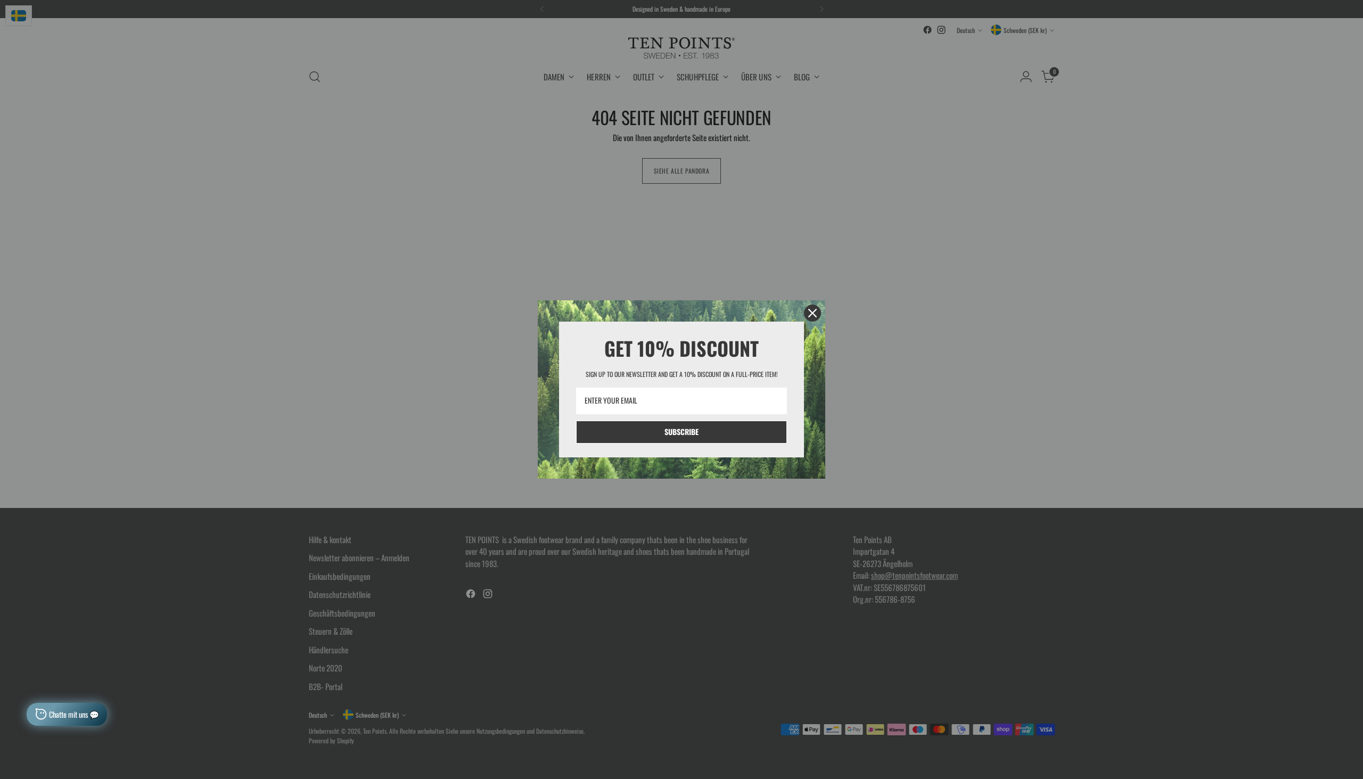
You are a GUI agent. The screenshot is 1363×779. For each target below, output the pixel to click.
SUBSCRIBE (681, 431)
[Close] (812, 313)
